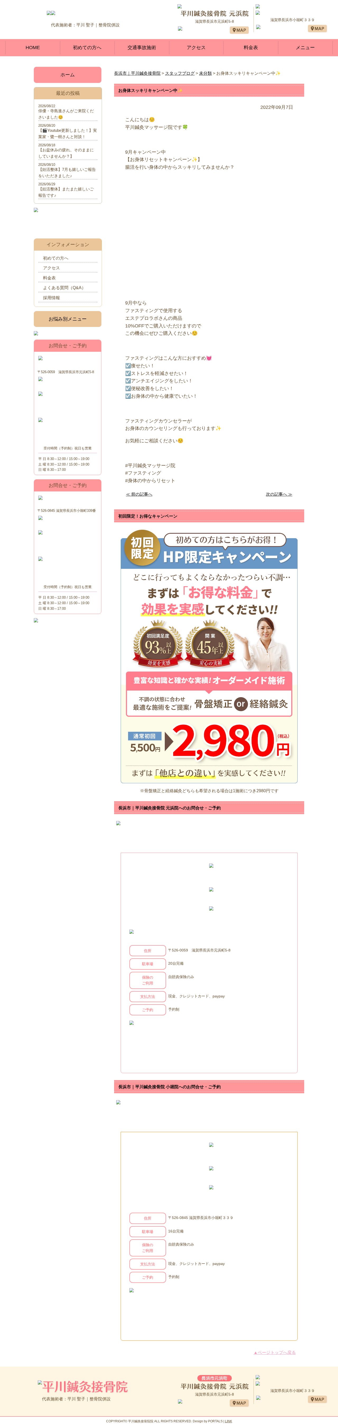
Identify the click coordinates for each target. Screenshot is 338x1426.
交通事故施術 (142, 47)
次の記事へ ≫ (279, 494)
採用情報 (51, 297)
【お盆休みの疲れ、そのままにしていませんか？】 (66, 153)
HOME (33, 47)
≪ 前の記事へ (139, 494)
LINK (228, 1421)
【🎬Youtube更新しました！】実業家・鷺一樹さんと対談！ (67, 133)
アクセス (196, 47)
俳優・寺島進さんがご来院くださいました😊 (66, 114)
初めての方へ (87, 47)
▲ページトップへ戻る (274, 1352)
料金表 (251, 47)
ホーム (67, 74)
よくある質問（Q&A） (64, 287)
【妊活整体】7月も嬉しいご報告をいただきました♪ (67, 172)
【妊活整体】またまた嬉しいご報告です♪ (66, 192)
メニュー (305, 47)
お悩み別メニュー (68, 319)
